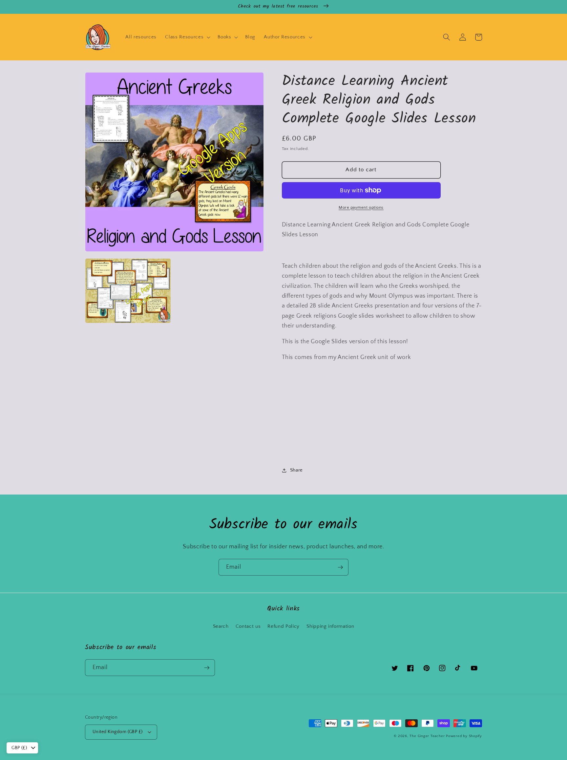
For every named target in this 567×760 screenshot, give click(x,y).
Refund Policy (283, 626)
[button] (187, 37)
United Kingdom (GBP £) (118, 731)
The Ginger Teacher (427, 736)
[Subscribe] (340, 567)
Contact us (248, 626)
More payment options (361, 207)
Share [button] (296, 470)
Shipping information (330, 626)
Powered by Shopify (464, 736)
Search (221, 626)
